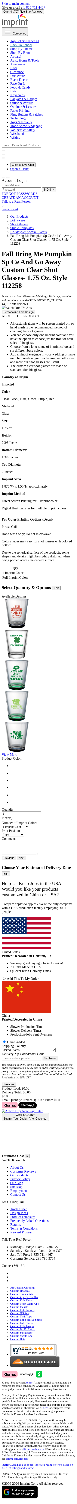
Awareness (17, 64)
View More (9, 754)
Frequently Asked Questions (29, 1220)
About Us (17, 1167)
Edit (56, 588)
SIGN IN (49, 189)
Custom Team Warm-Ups (24, 1303)
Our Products (19, 216)
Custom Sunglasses (21, 1332)
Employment (19, 1190)
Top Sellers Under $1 (24, 41)
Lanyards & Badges (23, 99)
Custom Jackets (19, 1306)
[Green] (42, 788)
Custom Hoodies (20, 1290)
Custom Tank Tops (21, 1316)
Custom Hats (17, 1339)
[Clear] (42, 780)
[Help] (3, 158)
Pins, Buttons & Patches (26, 114)
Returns (15, 1224)
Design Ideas (19, 1213)
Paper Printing (20, 110)
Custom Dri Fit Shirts (22, 1329)
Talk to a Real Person (16, 201)
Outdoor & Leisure (23, 106)
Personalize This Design (18, 312)
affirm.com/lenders (33, 1449)
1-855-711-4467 (34, 7)
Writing (15, 137)
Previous (8, 858)
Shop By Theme (21, 49)
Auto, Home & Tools (24, 60)
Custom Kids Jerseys (22, 1326)
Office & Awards (21, 103)
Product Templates (22, 1217)
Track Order (18, 1209)
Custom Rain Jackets (22, 1310)
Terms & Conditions (24, 1228)
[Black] (42, 766)
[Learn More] (22, 1109)
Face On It (17, 83)
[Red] (42, 802)
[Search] (3, 150)
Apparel (15, 56)
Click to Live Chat (23, 164)
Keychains (17, 95)
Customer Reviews (23, 1171)
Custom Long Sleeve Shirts (26, 1319)
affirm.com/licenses (17, 1458)
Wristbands (17, 133)
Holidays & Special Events (28, 232)
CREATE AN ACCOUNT (20, 197)
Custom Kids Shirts (21, 1300)
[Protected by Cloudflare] (34, 1365)
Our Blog (16, 1183)
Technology (18, 118)
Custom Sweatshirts (21, 1294)
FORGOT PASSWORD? (19, 194)
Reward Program (21, 1232)
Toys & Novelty (21, 122)
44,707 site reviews (15, 304)
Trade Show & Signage (26, 126)
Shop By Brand (20, 52)
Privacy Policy (20, 1179)
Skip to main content (16, 3)
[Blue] (42, 773)
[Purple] (42, 795)
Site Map (16, 1187)
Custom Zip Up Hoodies (24, 1297)
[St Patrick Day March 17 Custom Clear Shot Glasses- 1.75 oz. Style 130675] (17, 751)
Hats (13, 91)
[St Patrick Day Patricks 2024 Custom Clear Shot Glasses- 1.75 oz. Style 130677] (17, 720)
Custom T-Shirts (19, 1313)
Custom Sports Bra (21, 1335)
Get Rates (50, 1058)
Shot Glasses (19, 224)
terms (29, 1382)
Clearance (17, 72)
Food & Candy (20, 87)
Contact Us (17, 1194)
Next (21, 858)
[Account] (3, 177)
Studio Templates (22, 228)
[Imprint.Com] (15, 25)
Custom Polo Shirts (21, 1323)
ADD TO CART (25, 1117)
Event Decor (18, 79)
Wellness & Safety (22, 130)
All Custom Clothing (22, 1287)
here (45, 1407)
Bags (13, 68)
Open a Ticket (19, 169)
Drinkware (17, 76)
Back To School (21, 45)
